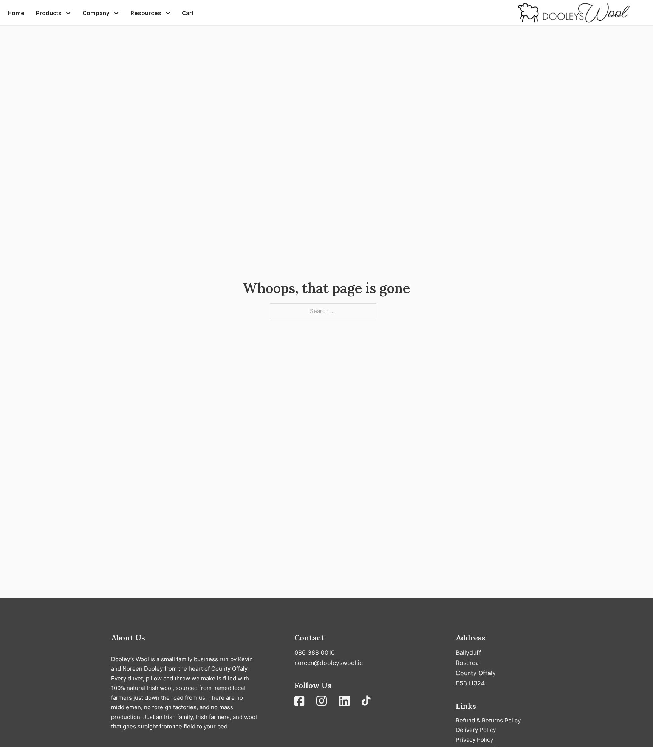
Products (49, 13)
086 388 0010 (314, 652)
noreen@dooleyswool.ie (328, 662)
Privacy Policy (474, 739)
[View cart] (187, 13)
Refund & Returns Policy (488, 720)
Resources (145, 13)
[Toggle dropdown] (68, 13)
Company (96, 13)
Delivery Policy (476, 729)
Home (16, 13)
